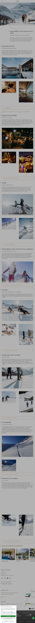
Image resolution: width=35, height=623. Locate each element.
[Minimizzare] (15, 606)
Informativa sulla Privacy (5, 621)
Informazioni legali (11, 621)
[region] (8, 611)
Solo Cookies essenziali (8, 618)
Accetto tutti (7, 616)
